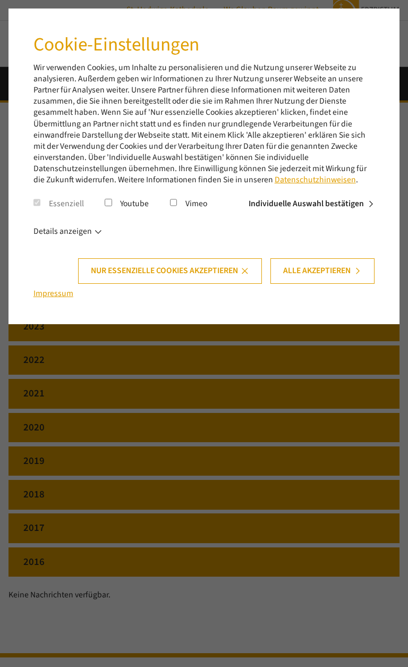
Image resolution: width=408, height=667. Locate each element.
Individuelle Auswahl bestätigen (306, 203)
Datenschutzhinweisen (315, 179)
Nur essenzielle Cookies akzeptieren (164, 270)
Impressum (53, 293)
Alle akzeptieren (317, 270)
